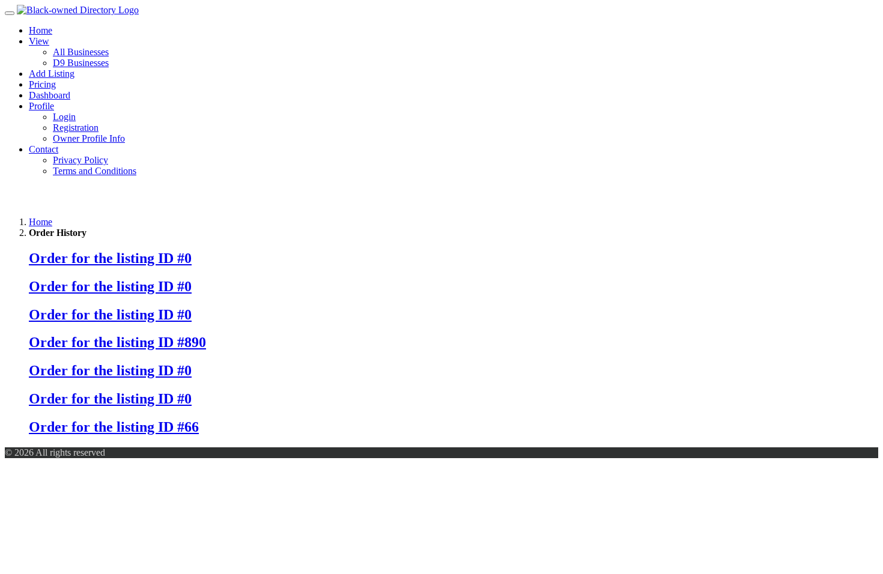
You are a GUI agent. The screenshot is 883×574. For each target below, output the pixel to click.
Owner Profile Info (89, 138)
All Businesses (81, 52)
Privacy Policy (80, 160)
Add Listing (51, 73)
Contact (43, 149)
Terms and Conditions (94, 171)
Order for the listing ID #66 (114, 427)
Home (40, 30)
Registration (76, 127)
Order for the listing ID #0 (110, 258)
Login (64, 117)
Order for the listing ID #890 (117, 342)
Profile (41, 106)
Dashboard (49, 95)
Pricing (42, 84)
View (39, 41)
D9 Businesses (81, 63)
